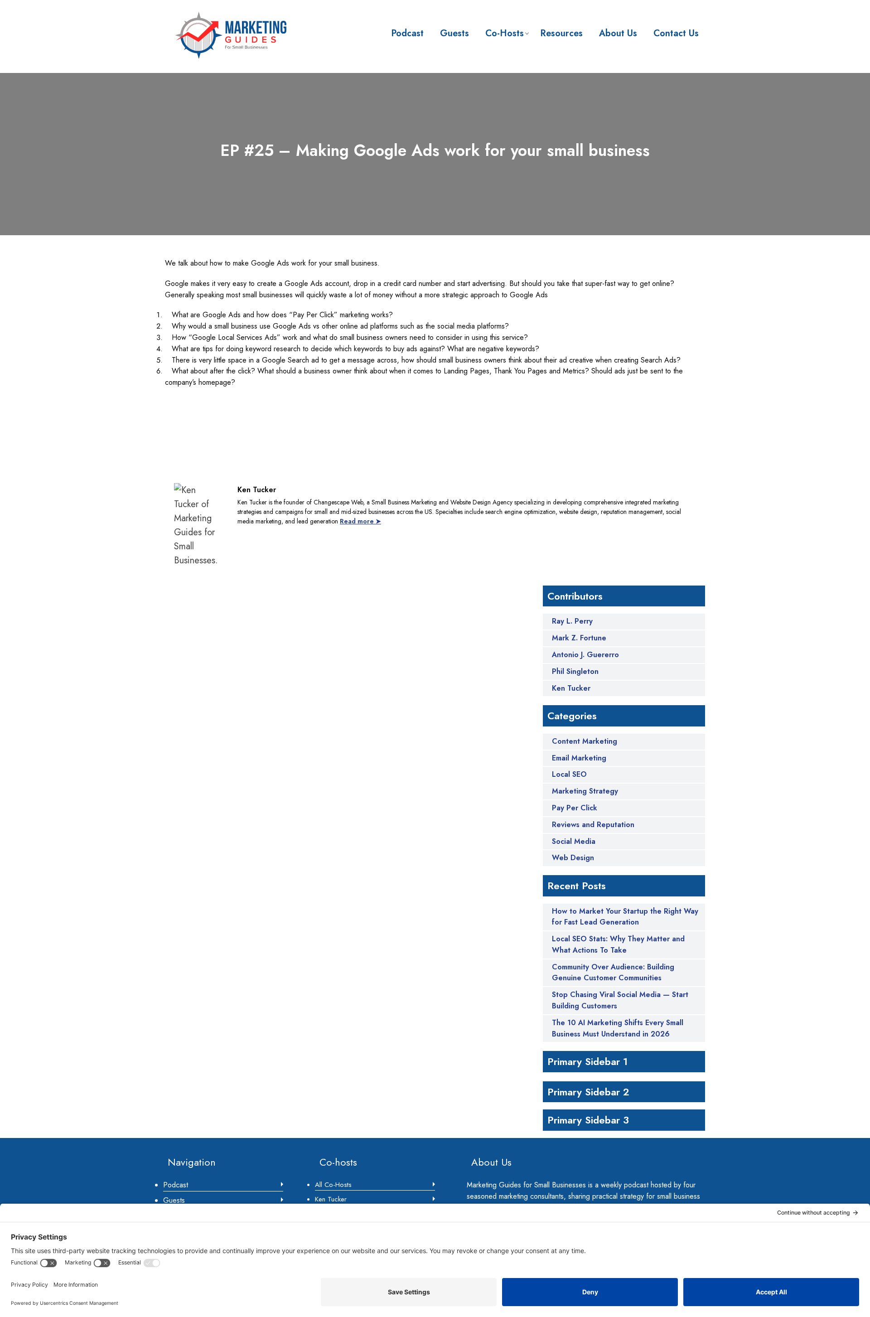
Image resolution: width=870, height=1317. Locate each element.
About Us (618, 33)
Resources (561, 33)
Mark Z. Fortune (579, 638)
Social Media (573, 841)
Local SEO (569, 774)
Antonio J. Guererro (585, 654)
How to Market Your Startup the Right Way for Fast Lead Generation (625, 917)
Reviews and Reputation (593, 824)
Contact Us (676, 33)
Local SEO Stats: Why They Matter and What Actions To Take (618, 944)
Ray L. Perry (572, 621)
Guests (454, 33)
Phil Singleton (575, 671)
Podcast (407, 33)
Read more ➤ (360, 521)
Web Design (573, 857)
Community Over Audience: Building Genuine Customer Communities (613, 972)
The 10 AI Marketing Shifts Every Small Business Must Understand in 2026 (617, 1028)
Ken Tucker (571, 688)
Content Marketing (584, 741)
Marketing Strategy (585, 791)
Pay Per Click (574, 808)
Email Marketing (579, 758)
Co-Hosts (504, 33)
